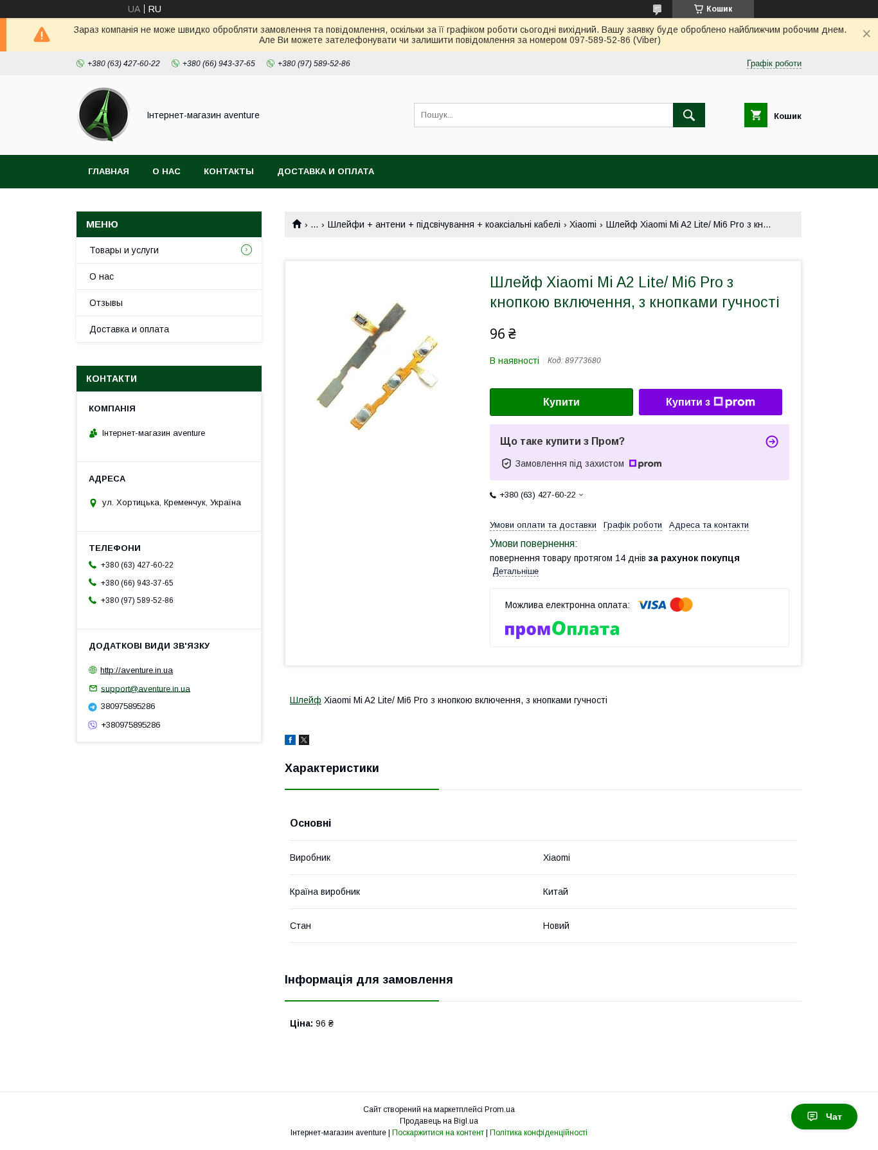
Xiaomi (582, 224)
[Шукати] (689, 115)
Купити (561, 402)
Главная (108, 171)
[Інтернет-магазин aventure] (103, 138)
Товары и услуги (124, 250)
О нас (166, 171)
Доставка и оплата (325, 171)
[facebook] (290, 742)
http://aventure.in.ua (136, 670)
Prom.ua (500, 1109)
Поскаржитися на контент (438, 1132)
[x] (304, 742)
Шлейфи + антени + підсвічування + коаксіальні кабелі (444, 224)
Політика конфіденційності (538, 1132)
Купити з (688, 402)
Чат (834, 1116)
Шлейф (305, 700)
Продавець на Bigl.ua (439, 1121)
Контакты (229, 171)
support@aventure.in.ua (145, 688)
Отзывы (106, 303)
